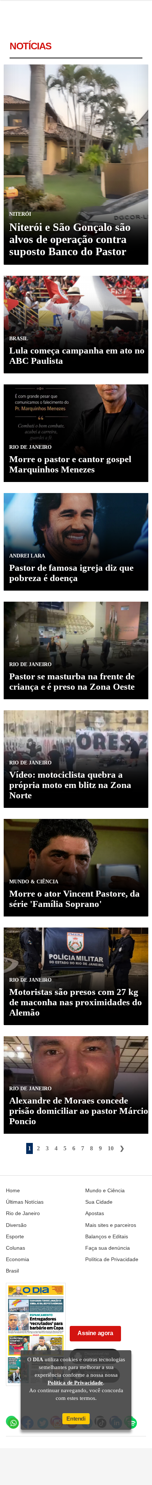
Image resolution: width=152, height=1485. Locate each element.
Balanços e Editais (106, 1236)
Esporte (15, 1236)
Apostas (94, 1213)
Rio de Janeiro (23, 1213)
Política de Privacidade (111, 1259)
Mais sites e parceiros (110, 1225)
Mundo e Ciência (105, 1190)
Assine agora (95, 1333)
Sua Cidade (99, 1202)
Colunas (15, 1248)
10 (111, 1148)
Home (13, 1190)
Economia (17, 1259)
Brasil (12, 1271)
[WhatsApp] (11, 1421)
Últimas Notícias (25, 1202)
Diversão (16, 1225)
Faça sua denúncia (107, 1248)
